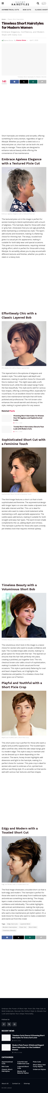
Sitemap (27, 1083)
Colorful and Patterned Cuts (23, 1062)
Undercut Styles (39, 1069)
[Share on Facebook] (14, 82)
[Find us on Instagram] (14, 1024)
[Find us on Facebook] (4, 1024)
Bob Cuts (27, 10)
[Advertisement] (24, 110)
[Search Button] (38, 3)
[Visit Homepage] (20, 3)
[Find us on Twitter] (9, 1024)
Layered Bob (25, 924)
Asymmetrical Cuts (10, 10)
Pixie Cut (23, 927)
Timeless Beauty (9, 930)
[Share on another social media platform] (42, 82)
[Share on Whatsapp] (33, 82)
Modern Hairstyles (10, 927)
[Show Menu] (3, 3)
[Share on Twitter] (24, 82)
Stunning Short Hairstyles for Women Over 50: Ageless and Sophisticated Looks (28, 418)
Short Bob (33, 927)
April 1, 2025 (34, 40)
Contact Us (16, 1083)
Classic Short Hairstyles (16, 19)
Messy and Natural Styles (23, 1072)
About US (5, 1083)
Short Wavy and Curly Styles (39, 1065)
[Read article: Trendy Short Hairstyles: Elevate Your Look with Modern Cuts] (7, 429)
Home (4, 19)
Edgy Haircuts (12, 924)
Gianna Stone (21, 40)
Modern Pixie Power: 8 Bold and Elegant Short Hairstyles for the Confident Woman (28, 1047)
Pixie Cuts (37, 1062)
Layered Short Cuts (23, 1067)
